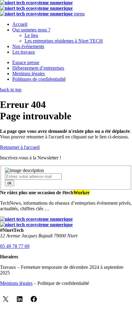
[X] (5, 299)
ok (9, 183)
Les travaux (23, 52)
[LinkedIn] (19, 299)
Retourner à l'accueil (20, 147)
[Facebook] (33, 299)
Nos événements (28, 46)
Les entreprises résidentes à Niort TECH (64, 40)
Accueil (19, 24)
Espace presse (25, 62)
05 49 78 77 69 (14, 246)
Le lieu (31, 35)
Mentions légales (28, 73)
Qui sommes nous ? (31, 29)
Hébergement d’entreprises (38, 68)
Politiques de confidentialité (39, 79)
